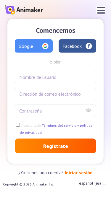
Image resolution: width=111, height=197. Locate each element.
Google (26, 46)
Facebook (72, 46)
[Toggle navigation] (100, 10)
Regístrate (55, 146)
